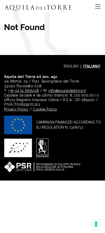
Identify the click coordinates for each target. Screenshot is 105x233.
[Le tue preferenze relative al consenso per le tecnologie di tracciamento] (96, 224)
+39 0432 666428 (23, 91)
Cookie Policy (45, 109)
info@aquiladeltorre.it (67, 91)
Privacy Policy (16, 109)
